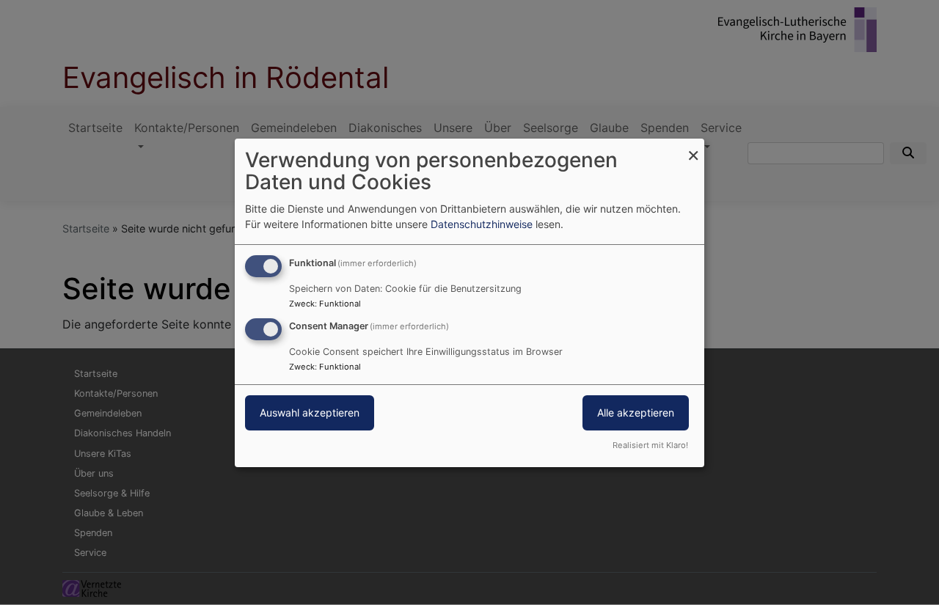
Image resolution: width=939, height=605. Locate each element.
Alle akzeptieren (635, 412)
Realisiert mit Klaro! (650, 445)
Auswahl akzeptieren (309, 412)
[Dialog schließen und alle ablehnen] (693, 147)
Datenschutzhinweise (482, 224)
